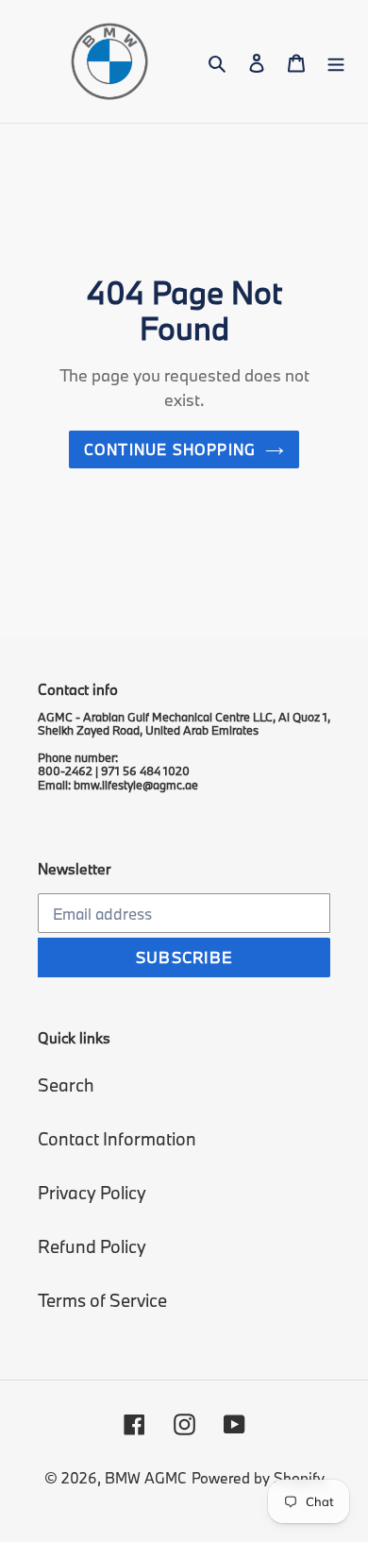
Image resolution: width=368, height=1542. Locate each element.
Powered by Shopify (258, 1477)
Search (66, 1085)
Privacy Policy (92, 1192)
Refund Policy (92, 1246)
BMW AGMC (146, 1477)
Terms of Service (102, 1300)
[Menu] (336, 62)
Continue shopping (170, 449)
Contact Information (117, 1138)
